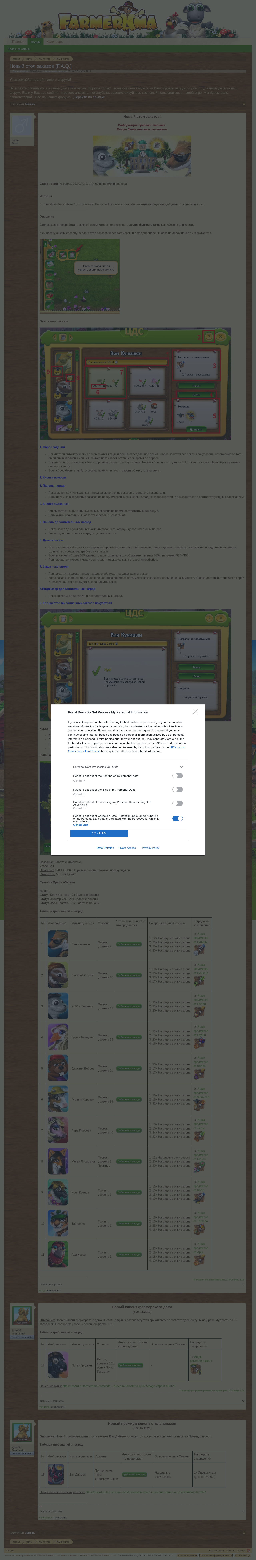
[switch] (177, 775)
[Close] (197, 712)
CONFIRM (99, 833)
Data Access (128, 847)
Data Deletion (105, 847)
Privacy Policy (150, 847)
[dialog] (128, 780)
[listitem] (128, 767)
